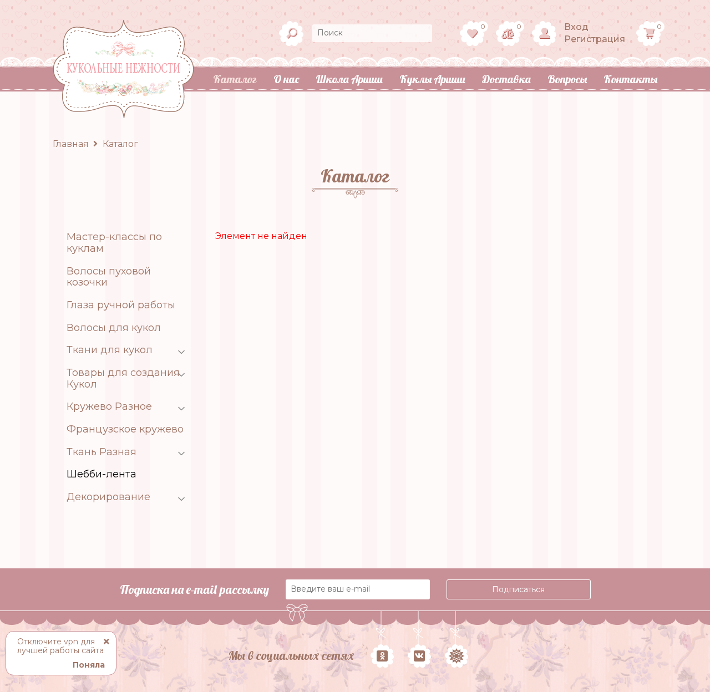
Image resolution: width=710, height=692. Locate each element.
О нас (286, 79)
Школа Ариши (349, 79)
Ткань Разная (101, 452)
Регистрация (594, 39)
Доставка (506, 79)
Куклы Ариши (432, 79)
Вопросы (567, 79)
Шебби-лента (101, 474)
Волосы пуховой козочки (109, 277)
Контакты (630, 79)
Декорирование (108, 497)
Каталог (235, 79)
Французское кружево (125, 429)
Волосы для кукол (114, 328)
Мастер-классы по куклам (114, 242)
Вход (576, 27)
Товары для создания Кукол (123, 378)
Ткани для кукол (110, 350)
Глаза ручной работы (121, 305)
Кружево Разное (109, 407)
